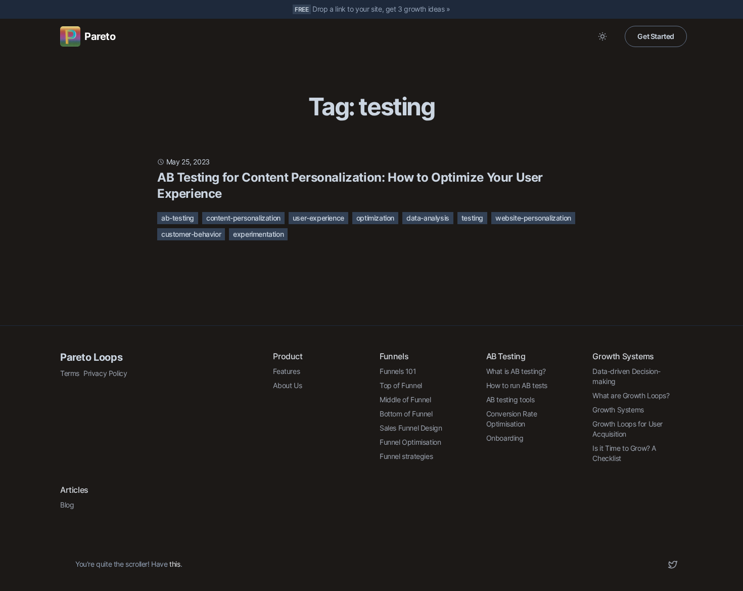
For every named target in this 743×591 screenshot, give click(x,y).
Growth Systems (617, 409)
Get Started (655, 36)
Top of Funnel (401, 385)
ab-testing (177, 218)
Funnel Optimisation (410, 442)
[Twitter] (673, 565)
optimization (375, 218)
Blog (67, 504)
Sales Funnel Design (411, 428)
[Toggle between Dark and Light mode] (602, 36)
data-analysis (427, 218)
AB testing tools (510, 399)
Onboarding (505, 438)
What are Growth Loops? (630, 395)
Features (286, 371)
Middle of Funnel (405, 399)
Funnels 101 (398, 371)
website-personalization (533, 218)
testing (472, 218)
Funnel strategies (406, 456)
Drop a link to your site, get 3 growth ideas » (381, 9)
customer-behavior (191, 234)
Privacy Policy (105, 373)
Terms (69, 373)
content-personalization (243, 218)
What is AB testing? (516, 371)
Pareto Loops (91, 357)
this (174, 564)
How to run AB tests (516, 385)
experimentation (258, 234)
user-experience (318, 218)
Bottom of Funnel (406, 413)
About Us (287, 385)
